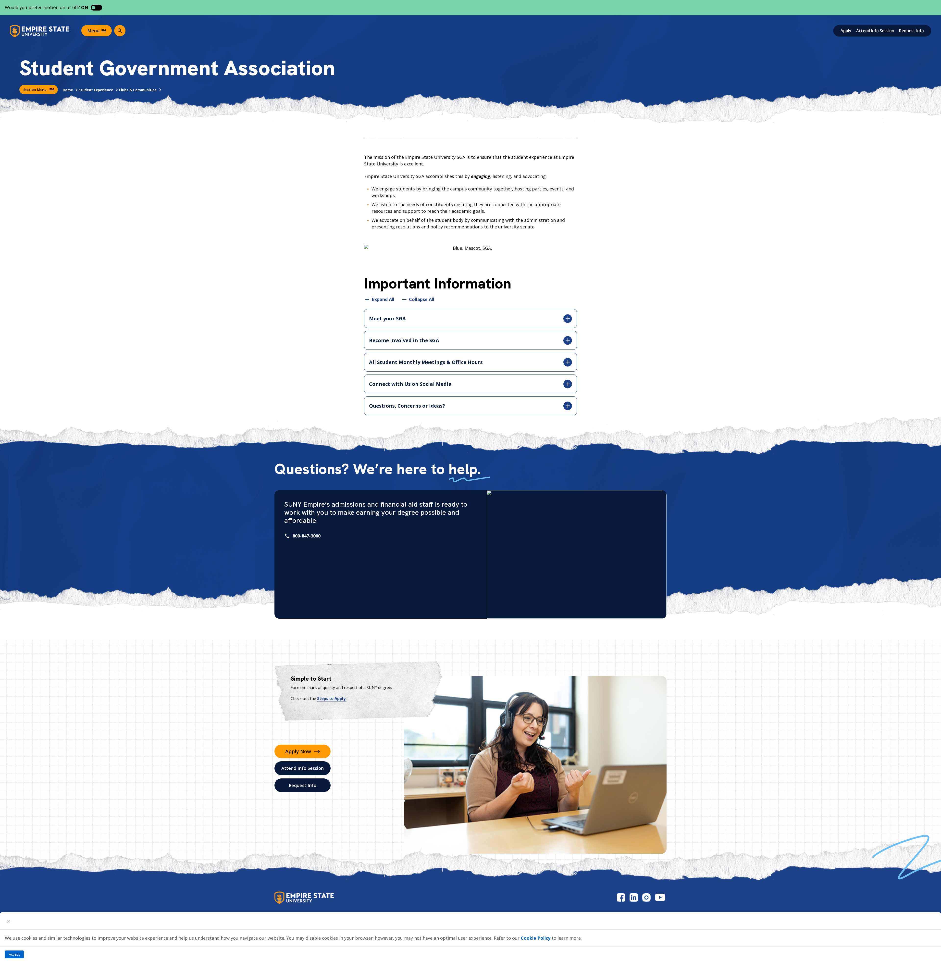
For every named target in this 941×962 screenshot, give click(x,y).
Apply (846, 30)
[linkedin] (634, 897)
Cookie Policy (535, 938)
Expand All (383, 299)
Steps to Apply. (332, 698)
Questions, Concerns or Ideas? (407, 405)
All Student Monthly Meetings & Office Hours (426, 362)
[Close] (8, 921)
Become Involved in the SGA (404, 340)
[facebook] (621, 897)
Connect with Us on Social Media (410, 384)
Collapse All (421, 299)
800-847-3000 (307, 536)
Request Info (911, 30)
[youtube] (660, 897)
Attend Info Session (875, 30)
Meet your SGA (387, 318)
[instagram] (646, 897)
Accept (14, 954)
